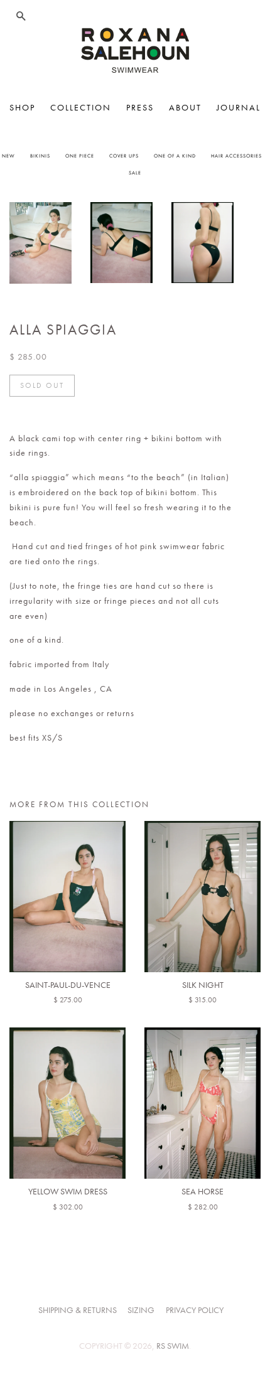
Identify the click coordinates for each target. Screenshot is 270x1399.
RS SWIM (172, 1346)
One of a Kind (175, 156)
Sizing (140, 1310)
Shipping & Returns (77, 1310)
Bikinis (40, 156)
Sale (135, 172)
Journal (239, 107)
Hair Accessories (236, 156)
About (185, 107)
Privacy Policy (195, 1310)
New (8, 156)
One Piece (79, 156)
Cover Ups (124, 156)
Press (140, 107)
